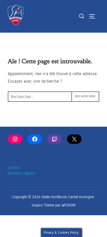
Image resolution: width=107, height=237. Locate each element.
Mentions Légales (21, 173)
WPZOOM (68, 205)
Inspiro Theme (43, 205)
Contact (14, 167)
